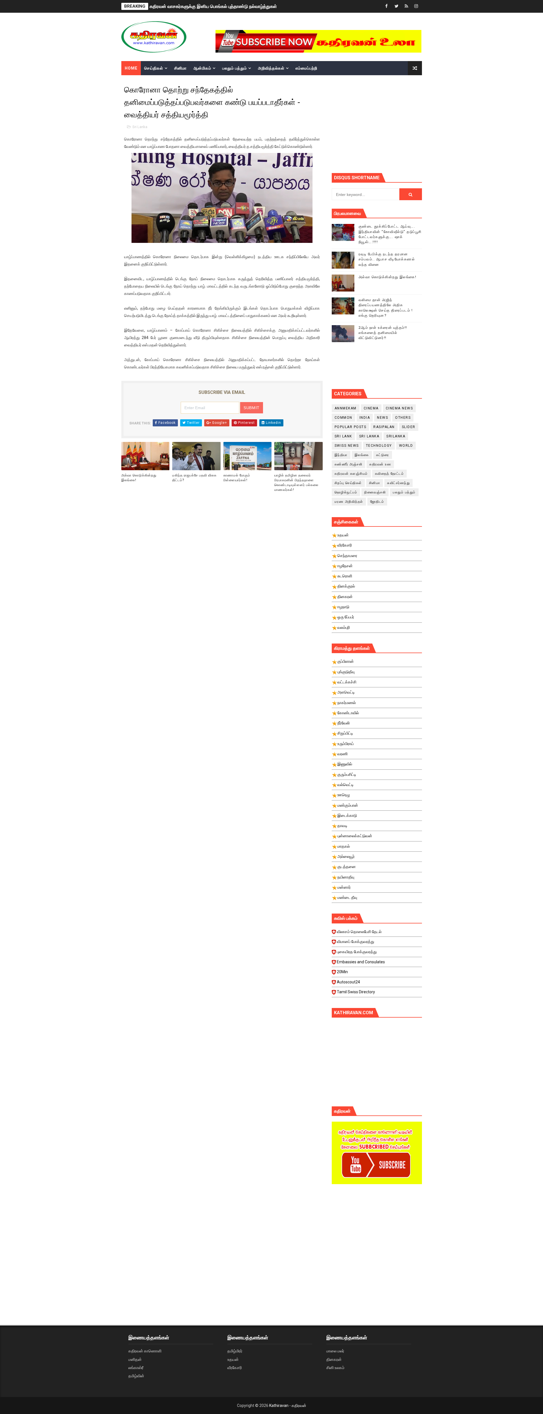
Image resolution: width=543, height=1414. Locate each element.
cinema (371, 408)
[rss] (406, 6)
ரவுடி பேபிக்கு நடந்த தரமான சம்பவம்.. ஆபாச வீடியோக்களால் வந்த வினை (387, 259)
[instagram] (416, 6)
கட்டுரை (382, 455)
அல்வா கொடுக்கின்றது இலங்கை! (138, 477)
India (364, 418)
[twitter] (396, 6)
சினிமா (180, 68)
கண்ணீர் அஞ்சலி (349, 464)
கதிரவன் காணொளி (144, 1351)
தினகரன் (334, 1359)
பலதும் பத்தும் (234, 68)
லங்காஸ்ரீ (135, 1367)
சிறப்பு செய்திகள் (348, 483)
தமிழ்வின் (136, 1376)
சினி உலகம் (335, 1367)
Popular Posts (351, 427)
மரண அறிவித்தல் (349, 502)
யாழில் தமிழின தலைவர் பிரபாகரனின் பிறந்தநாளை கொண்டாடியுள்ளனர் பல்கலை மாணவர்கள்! (296, 482)
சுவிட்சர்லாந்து (398, 483)
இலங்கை (362, 455)
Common (343, 418)
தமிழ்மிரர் (234, 1351)
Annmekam (346, 408)
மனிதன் (135, 1359)
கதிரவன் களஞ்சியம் (351, 474)
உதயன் (233, 1359)
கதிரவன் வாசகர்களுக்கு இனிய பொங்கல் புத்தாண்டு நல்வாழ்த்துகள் (213, 6)
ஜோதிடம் (377, 502)
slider (408, 427)
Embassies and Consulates (361, 962)
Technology (379, 446)
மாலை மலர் (335, 1351)
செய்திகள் (153, 68)
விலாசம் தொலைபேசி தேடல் (359, 931)
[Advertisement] (377, 1236)
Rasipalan (384, 427)
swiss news (347, 446)
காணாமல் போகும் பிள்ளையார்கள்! (236, 477)
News (382, 418)
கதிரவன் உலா (380, 464)
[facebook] (386, 6)
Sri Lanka (139, 127)
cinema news (399, 408)
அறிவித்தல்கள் (271, 68)
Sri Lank (343, 436)
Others (403, 418)
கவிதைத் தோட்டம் (389, 474)
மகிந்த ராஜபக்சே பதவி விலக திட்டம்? (194, 477)
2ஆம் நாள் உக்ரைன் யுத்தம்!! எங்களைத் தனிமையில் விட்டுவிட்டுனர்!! (383, 332)
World (406, 446)
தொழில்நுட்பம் (346, 492)
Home (131, 68)
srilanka (395, 436)
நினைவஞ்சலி (375, 492)
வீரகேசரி (234, 1367)
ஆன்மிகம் (202, 68)
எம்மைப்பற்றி (306, 68)
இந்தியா (341, 455)
